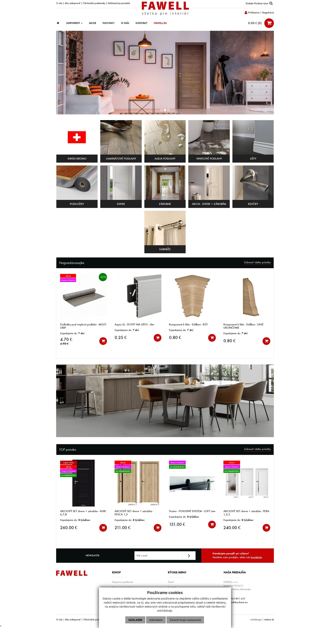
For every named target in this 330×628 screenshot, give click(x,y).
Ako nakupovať (72, 3)
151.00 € (123, 524)
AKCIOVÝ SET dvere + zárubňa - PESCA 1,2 (79, 512)
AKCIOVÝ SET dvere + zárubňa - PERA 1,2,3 (192, 512)
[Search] (271, 3)
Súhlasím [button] (135, 619)
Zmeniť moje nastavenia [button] (185, 619)
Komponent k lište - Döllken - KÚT (134, 324)
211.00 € (68, 527)
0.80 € (121, 337)
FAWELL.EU (160, 23)
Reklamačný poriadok (119, 3)
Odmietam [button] (156, 619)
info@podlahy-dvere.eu (235, 602)
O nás (59, 3)
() (255, 23)
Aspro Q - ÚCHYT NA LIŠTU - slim (80, 324)
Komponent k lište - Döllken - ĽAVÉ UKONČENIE (189, 326)
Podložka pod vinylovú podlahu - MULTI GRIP (246, 512)
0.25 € (66, 337)
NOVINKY (109, 23)
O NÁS (125, 23)
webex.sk (269, 619)
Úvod (170, 581)
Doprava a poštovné (122, 581)
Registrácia (268, 12)
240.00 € (177, 527)
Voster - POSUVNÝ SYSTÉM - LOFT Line (138, 511)
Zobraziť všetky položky (257, 262)
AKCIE (92, 23)
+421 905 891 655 (234, 598)
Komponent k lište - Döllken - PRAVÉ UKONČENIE (244, 326)
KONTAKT (141, 23)
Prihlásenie (253, 12)
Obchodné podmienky (94, 3)
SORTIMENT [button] (73, 23)
